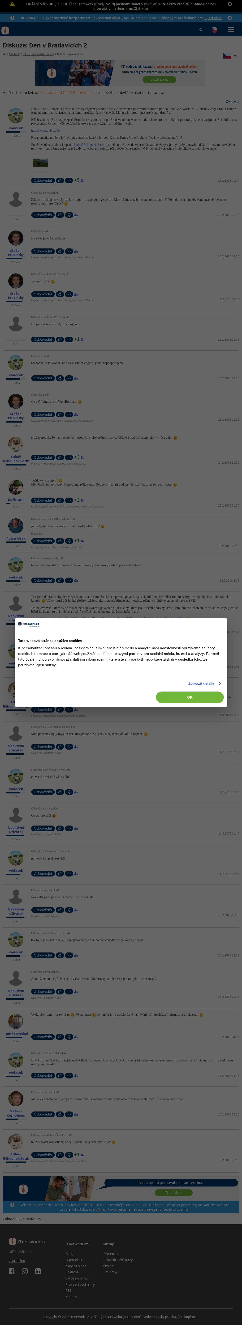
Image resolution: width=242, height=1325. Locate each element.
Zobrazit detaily (201, 683)
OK (190, 697)
